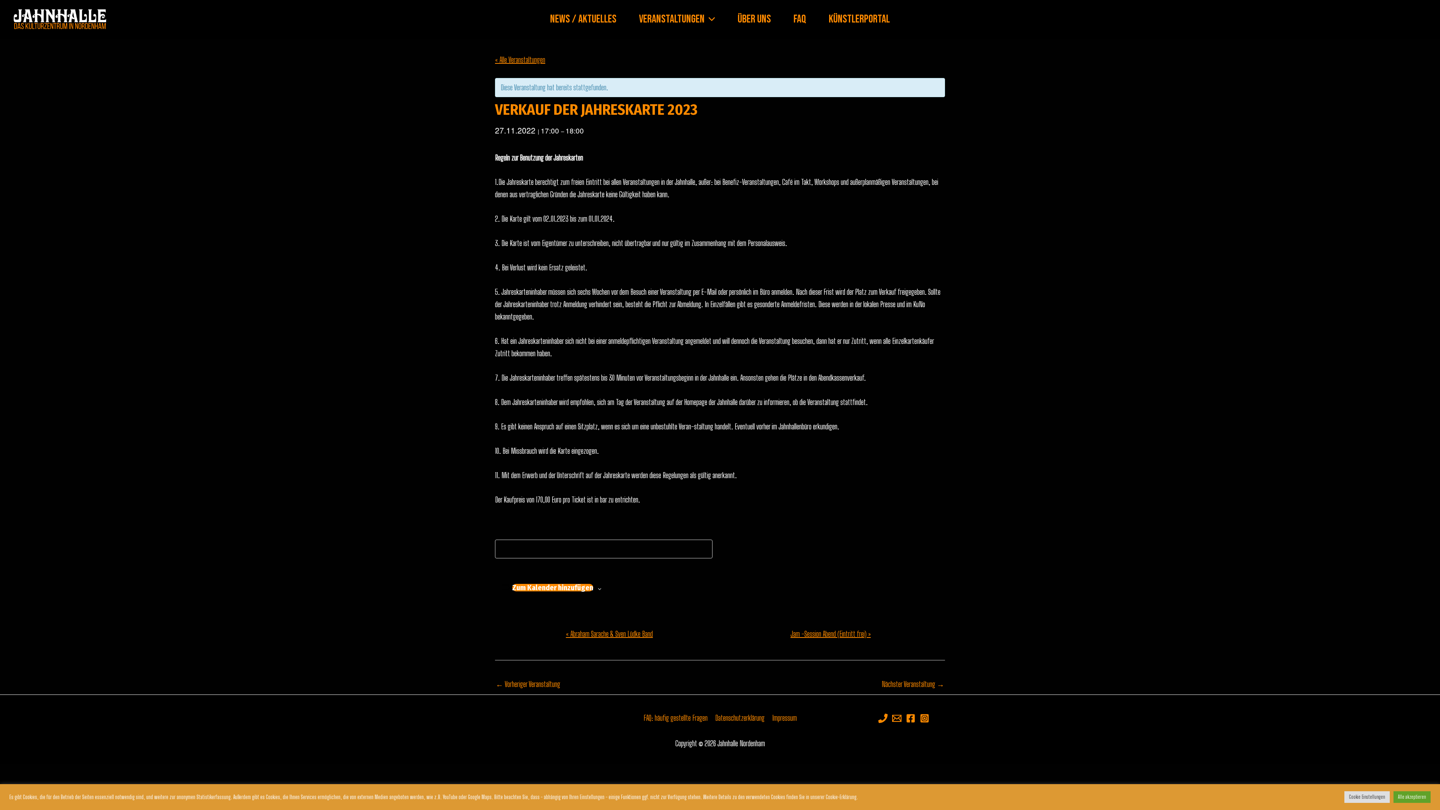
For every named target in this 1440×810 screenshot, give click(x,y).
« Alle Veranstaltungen (520, 59)
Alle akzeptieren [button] (1412, 797)
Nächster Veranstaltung (913, 684)
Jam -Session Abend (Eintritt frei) (830, 633)
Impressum (784, 717)
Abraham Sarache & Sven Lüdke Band (609, 633)
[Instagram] (924, 718)
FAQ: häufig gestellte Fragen (676, 717)
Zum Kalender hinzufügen (552, 587)
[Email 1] (897, 718)
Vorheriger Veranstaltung (528, 684)
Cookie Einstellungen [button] (1367, 797)
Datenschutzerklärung (740, 717)
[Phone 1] (883, 718)
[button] (710, 19)
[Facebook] (910, 718)
